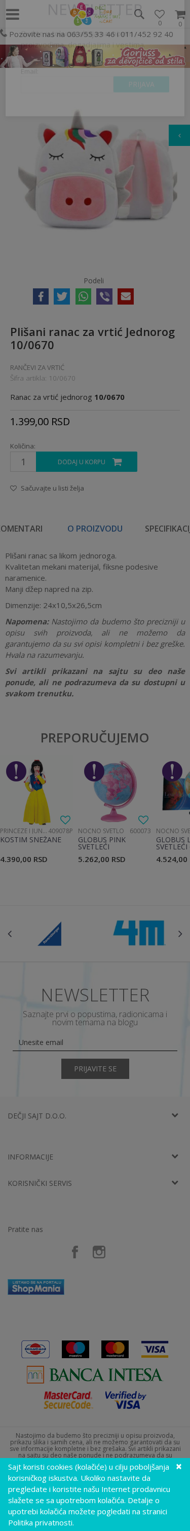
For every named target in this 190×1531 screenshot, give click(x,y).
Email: (30, 104)
